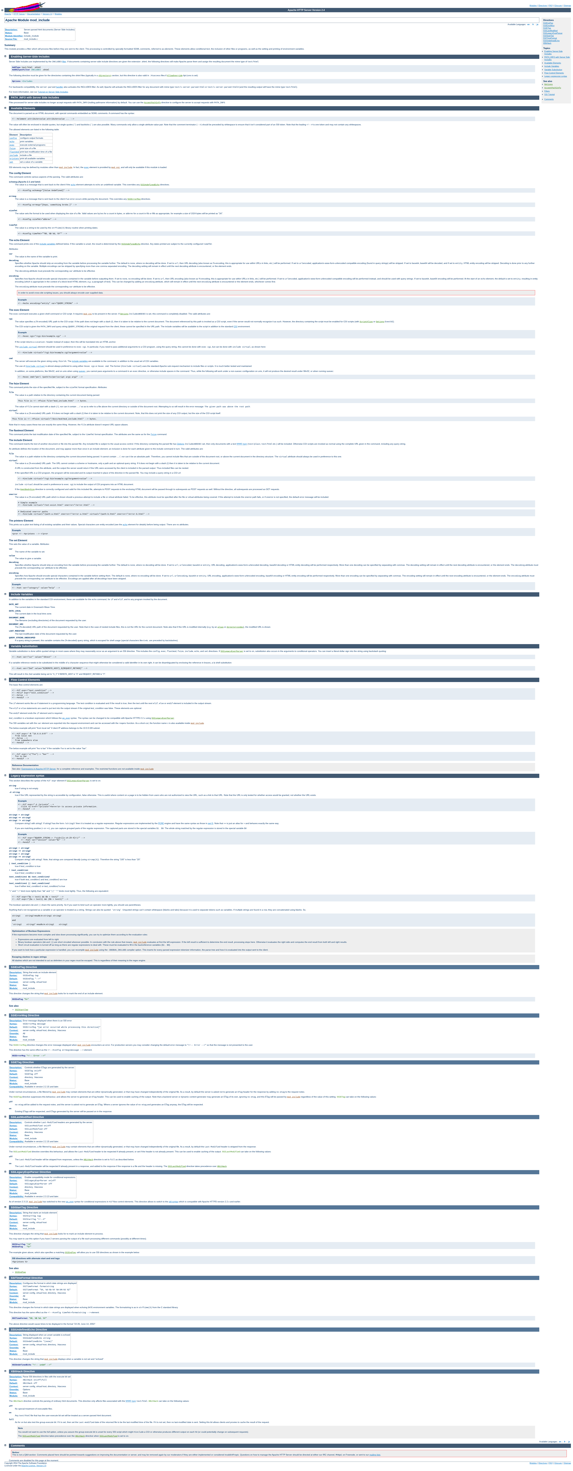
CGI (235, 326)
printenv (14, 158)
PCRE (161, 823)
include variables (47, 244)
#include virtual (35, 366)
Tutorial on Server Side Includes (53, 92)
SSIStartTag (548, 36)
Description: (11, 29)
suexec (82, 371)
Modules (533, 5)
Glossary (558, 5)
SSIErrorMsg (548, 25)
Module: (14, 988)
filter (64, 61)
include (14, 155)
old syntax (173, 1201)
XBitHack (547, 43)
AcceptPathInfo (552, 88)
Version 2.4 (47, 14)
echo (12, 141)
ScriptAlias (366, 321)
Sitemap (567, 5)
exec (12, 145)
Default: (14, 978)
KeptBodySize (27, 489)
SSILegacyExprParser (552, 33)
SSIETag (547, 28)
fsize (13, 148)
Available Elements (552, 63)
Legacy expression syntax (555, 76)
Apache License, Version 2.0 (33, 1466)
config (13, 138)
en (528, 24)
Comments (549, 99)
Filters (547, 91)
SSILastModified (550, 31)
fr (533, 24)
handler (59, 87)
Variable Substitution (553, 70)
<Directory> (104, 75)
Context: (14, 982)
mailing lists (374, 1455)
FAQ (551, 5)
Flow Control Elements (554, 73)
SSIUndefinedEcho (551, 41)
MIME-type (242, 444)
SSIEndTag (548, 23)
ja (537, 24)
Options (548, 84)
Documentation (33, 14)
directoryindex (235, 627)
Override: (14, 1033)
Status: (8, 33)
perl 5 (210, 823)
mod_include (65, 167)
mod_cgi (115, 167)
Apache (7, 14)
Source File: (11, 39)
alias (221, 627)
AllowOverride (174, 75)
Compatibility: (17, 1086)
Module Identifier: (14, 36)
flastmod (14, 152)
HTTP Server (19, 14)
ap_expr (66, 718)
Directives (543, 5)
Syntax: (13, 975)
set (11, 162)
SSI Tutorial (549, 94)
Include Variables (551, 66)
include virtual (28, 347)
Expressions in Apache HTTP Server (38, 769)
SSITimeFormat (550, 38)
